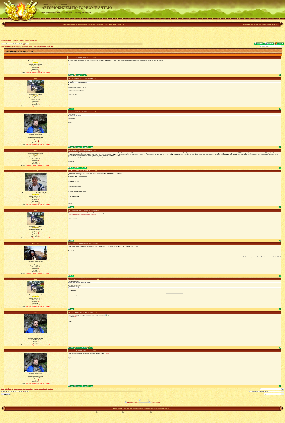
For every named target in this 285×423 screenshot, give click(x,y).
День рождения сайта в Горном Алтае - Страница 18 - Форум (83, 24)
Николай (35, 170)
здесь (75, 316)
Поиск (32, 40)
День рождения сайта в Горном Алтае (43, 46)
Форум (2, 46)
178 (98, 279)
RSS (277, 24)
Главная (64, 24)
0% (39, 71)
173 (95, 111)
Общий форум (9, 46)
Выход (119, 24)
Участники (15, 40)
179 (96, 312)
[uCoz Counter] (144, 402)
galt (36, 111)
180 (95, 350)
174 (95, 150)
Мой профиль (104, 24)
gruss (35, 57)
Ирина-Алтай (35, 243)
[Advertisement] (142, 33)
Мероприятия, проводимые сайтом (23, 46)
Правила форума (24, 40)
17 (21, 44)
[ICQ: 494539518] (90, 147)
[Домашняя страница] (77, 75)
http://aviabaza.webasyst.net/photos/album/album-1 (82, 214)
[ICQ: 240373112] (84, 75)
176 (98, 210)
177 (98, 243)
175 (96, 170)
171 (95, 57)
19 (25, 44)
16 (19, 44)
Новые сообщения (6, 40)
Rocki (35, 78)
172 (96, 78)
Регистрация (112, 24)
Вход (123, 24)
